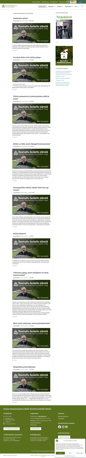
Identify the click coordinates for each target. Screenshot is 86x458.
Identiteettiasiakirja (63, 416)
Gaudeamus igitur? (20, 18)
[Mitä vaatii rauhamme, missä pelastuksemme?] (31, 338)
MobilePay (32, 420)
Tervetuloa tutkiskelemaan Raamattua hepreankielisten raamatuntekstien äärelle (63, 84)
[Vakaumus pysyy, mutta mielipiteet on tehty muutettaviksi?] (31, 289)
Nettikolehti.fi (42, 416)
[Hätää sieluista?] (31, 248)
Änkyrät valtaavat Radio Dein (63, 78)
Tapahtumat (68, 6)
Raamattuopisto (36, 2)
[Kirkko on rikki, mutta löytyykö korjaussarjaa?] (31, 158)
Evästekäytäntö (67, 455)
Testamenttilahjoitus (35, 422)
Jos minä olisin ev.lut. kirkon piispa (27, 57)
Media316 (73, 2)
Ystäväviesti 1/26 (60, 80)
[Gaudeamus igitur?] (31, 33)
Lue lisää (14, 50)
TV (68, 2)
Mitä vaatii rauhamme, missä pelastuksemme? (31, 323)
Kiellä (70, 453)
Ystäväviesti (61, 418)
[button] (82, 6)
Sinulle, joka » (42, 6)
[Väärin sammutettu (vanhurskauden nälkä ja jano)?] (31, 113)
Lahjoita (81, 2)
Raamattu (51, 6)
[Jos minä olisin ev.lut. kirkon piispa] (31, 72)
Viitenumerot (33, 425)
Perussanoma (62, 2)
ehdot (43, 456)
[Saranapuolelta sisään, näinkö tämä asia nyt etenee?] (31, 204)
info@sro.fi (8, 422)
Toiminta (59, 6)
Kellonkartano (54, 2)
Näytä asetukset (79, 453)
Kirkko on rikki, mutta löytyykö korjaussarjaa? (31, 144)
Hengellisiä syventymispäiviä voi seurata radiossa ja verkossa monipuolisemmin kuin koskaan (64, 72)
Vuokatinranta (45, 2)
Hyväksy (60, 453)
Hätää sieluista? (19, 233)
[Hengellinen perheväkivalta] (31, 381)
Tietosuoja (73, 455)
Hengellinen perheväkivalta (24, 367)
